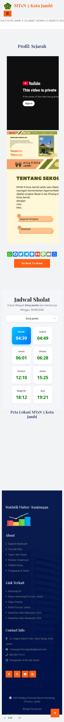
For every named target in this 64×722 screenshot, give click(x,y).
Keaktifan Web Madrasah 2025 (24, 612)
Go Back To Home (32, 263)
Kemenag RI (14, 591)
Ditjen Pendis (15, 602)
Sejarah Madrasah (17, 543)
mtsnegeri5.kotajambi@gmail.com (28, 649)
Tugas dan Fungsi (17, 554)
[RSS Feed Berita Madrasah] (32, 674)
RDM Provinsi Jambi (19, 607)
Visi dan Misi (15, 549)
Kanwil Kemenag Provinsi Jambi (25, 596)
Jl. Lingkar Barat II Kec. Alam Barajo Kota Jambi (29, 641)
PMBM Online (15, 565)
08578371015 (17, 654)
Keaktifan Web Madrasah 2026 (24, 618)
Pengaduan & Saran (18, 570)
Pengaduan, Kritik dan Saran (24, 660)
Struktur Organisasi (18, 560)
